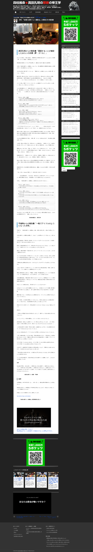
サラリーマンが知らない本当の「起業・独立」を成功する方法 (57, 542)
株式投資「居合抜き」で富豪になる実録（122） (71, 53)
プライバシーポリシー (18, 534)
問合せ (63, 12)
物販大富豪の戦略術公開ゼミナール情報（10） (71, 62)
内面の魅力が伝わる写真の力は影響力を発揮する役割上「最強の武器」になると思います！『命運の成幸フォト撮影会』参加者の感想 (53, 481)
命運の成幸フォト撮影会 (41, 17)
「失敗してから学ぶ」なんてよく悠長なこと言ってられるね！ (57, 540)
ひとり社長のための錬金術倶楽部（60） (69, 103)
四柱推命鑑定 (38, 12)
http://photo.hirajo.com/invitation (24, 396)
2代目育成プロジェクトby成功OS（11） (69, 60)
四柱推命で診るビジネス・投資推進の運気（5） (71, 128)
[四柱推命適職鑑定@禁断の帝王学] (37, 4)
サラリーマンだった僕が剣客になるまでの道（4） (70, 51)
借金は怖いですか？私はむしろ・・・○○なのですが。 (26, 16)
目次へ (77, 69)
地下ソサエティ (23, 12)
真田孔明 (57, 12)
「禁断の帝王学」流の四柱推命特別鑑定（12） (71, 131)
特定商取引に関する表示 (18, 536)
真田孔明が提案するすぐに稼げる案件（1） (70, 87)
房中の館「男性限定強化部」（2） (68, 117)
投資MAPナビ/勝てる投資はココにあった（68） (71, 73)
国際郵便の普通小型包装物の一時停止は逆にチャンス (56, 538)
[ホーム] (15, 12)
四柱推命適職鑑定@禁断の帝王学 (22, 550)
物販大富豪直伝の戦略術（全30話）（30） (70, 49)
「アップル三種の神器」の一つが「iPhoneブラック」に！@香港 (18, 479)
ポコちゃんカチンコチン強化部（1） (69, 114)
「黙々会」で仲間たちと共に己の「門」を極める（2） (71, 84)
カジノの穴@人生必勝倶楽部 (51, 532)
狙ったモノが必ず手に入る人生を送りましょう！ (55, 546)
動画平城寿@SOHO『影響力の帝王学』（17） (71, 97)
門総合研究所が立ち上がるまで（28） (69, 80)
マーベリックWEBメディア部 (51, 530)
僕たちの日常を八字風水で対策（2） (69, 132)
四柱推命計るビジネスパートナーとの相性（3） (71, 129)
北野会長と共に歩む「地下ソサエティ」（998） (71, 63)
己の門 (30, 12)
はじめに (15, 528)
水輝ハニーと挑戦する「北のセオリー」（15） (71, 56)
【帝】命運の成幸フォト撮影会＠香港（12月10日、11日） (30, 479)
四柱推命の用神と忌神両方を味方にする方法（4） (70, 125)
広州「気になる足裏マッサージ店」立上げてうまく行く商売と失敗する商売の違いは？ (41, 480)
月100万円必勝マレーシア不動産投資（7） (70, 59)
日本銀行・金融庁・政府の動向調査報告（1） (70, 66)
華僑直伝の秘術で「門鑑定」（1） (68, 90)
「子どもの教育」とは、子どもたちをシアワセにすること (57, 544)
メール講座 (16, 530)
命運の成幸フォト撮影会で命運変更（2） (70, 100)
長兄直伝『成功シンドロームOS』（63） (70, 57)
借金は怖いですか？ (48, 12)
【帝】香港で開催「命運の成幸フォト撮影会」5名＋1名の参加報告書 (24, 517)
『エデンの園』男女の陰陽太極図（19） (69, 101)
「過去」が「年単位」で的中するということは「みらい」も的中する (48, 517)
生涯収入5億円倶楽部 (50, 528)
